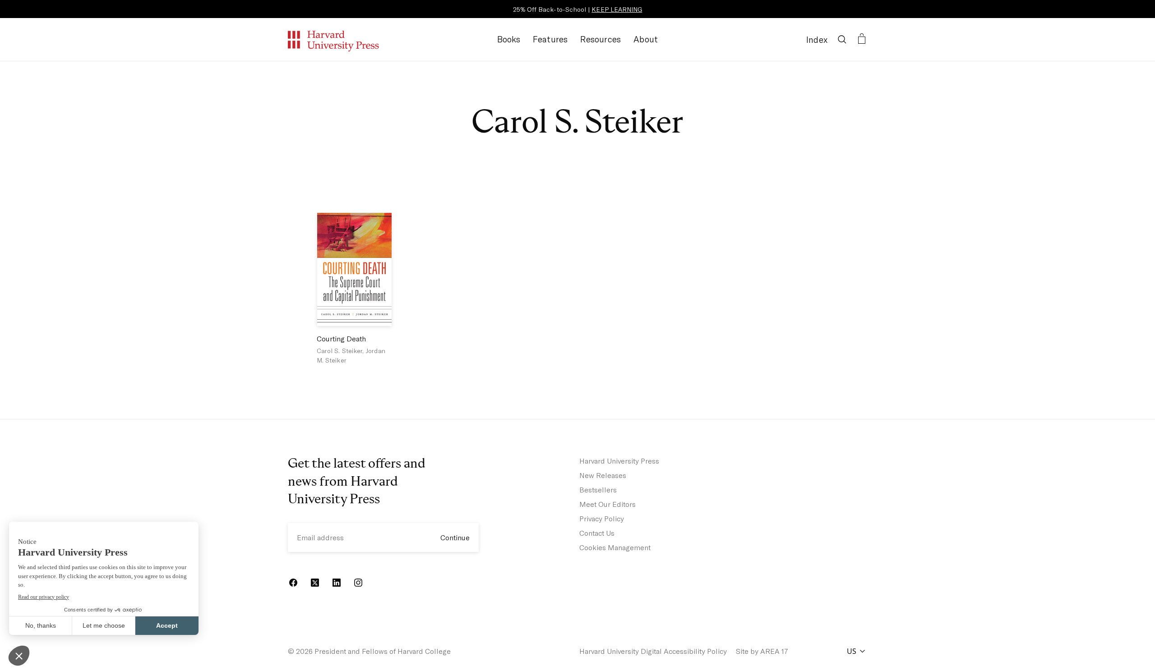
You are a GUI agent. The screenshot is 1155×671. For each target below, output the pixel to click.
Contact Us (596, 533)
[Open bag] (861, 39)
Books (508, 39)
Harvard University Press (619, 460)
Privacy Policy (601, 518)
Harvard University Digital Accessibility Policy (653, 651)
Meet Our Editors (607, 504)
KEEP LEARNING (616, 9)
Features (550, 39)
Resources (600, 39)
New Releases (602, 475)
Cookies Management (615, 547)
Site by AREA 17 (762, 651)
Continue (455, 537)
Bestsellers (598, 489)
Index (816, 39)
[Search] (841, 39)
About (645, 39)
